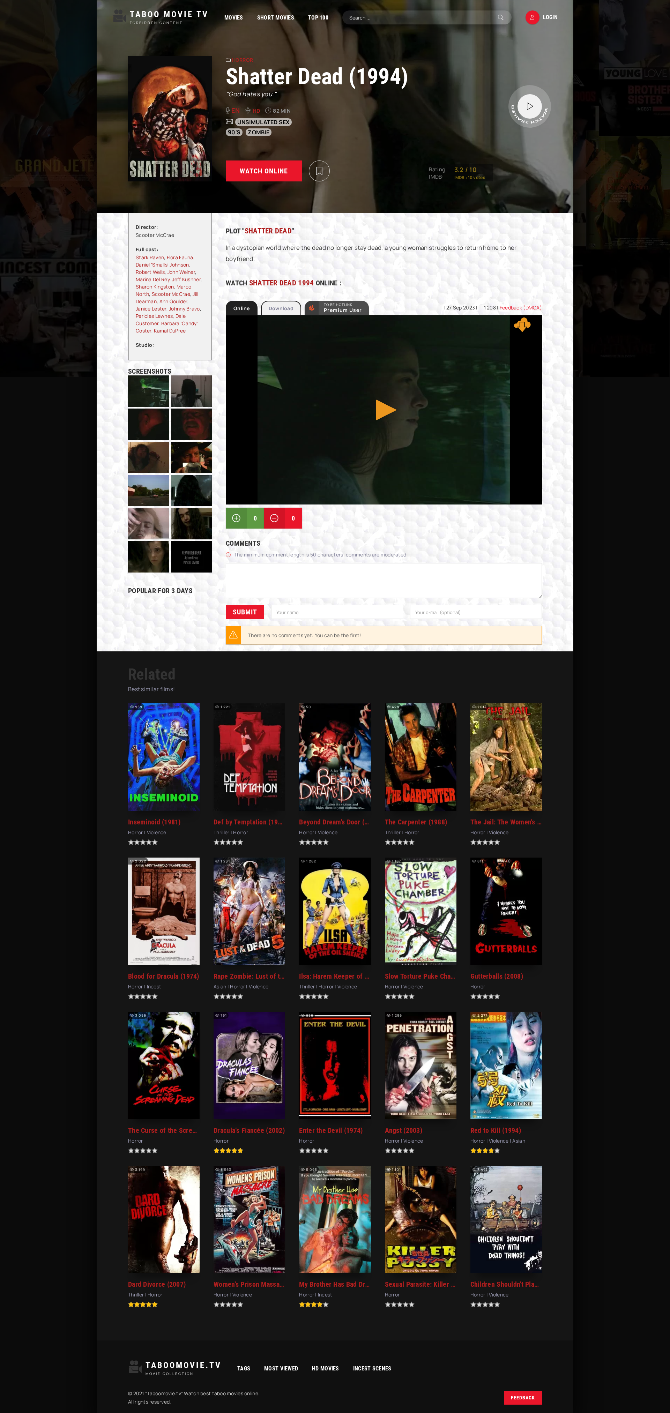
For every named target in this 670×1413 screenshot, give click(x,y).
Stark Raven (150, 257)
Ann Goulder (173, 301)
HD (257, 110)
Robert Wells (150, 272)
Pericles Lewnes (154, 316)
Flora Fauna (180, 257)
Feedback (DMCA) (521, 307)
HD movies (325, 1368)
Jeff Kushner (186, 279)
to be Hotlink (343, 307)
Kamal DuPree (170, 330)
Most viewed (281, 1368)
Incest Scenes (372, 1368)
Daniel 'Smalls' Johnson (162, 264)
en (235, 110)
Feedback (523, 1397)
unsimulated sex (263, 122)
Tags (243, 1368)
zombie (258, 132)
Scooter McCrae (171, 294)
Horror (242, 60)
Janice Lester (151, 308)
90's (234, 132)
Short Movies (275, 17)
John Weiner (181, 272)
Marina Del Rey (153, 279)
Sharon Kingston (155, 286)
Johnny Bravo (184, 308)
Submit (245, 612)
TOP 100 (318, 17)
